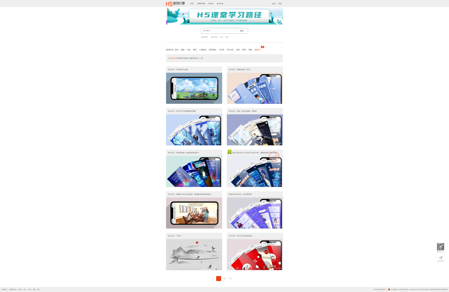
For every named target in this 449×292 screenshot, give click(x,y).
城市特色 (214, 37)
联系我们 (4, 289)
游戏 (176, 49)
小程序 (221, 49)
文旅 (221, 37)
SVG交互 (230, 49)
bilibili (20, 289)
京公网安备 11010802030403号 (400, 289)
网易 (250, 49)
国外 (238, 49)
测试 (195, 49)
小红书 (29, 289)
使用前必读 (12, 289)
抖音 (24, 289)
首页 (192, 3)
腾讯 (244, 49)
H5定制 (210, 3)
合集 (189, 49)
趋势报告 (212, 49)
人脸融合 (202, 49)
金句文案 (220, 3)
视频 (183, 49)
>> (230, 278)
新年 (227, 37)
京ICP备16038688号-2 (380, 289)
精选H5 (258, 49)
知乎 (38, 289)
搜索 (242, 30)
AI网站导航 (201, 3)
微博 (34, 289)
